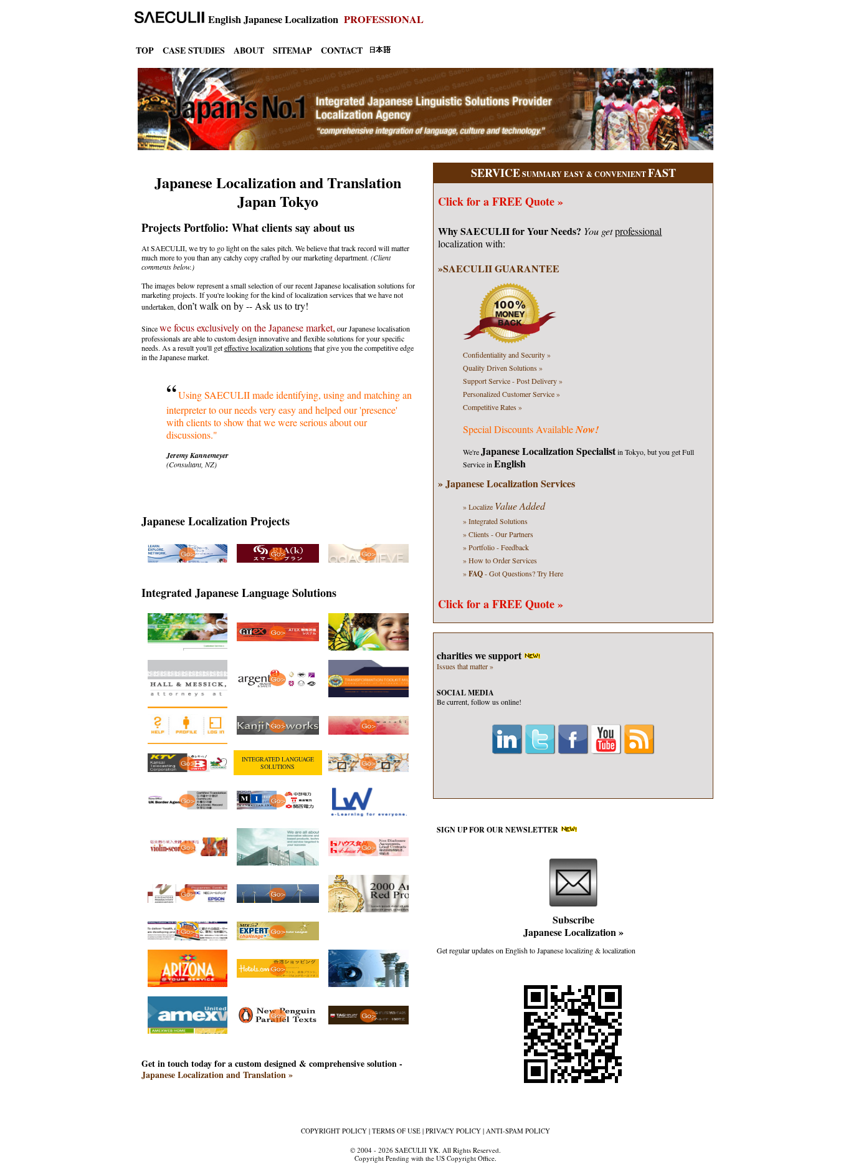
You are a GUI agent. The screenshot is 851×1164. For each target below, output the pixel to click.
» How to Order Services (500, 560)
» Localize (504, 507)
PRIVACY (453, 1130)
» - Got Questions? (513, 573)
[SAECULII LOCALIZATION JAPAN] (166, 19)
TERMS (396, 1130)
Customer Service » (511, 394)
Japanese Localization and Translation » (217, 1074)
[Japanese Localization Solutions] (187, 560)
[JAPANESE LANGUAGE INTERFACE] (380, 51)
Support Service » (513, 381)
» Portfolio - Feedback (496, 547)
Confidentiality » (507, 355)
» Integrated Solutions (495, 521)
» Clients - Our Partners (498, 534)
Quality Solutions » (503, 368)
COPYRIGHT (334, 1130)
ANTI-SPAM (518, 1130)
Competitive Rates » (492, 407)
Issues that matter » (465, 666)
